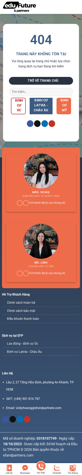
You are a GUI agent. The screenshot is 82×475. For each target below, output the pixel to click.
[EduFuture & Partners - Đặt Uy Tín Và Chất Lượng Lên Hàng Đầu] (19, 7)
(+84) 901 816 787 (27, 399)
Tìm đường (73, 473)
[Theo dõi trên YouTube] (52, 123)
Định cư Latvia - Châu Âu (24, 352)
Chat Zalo (57, 473)
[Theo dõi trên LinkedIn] (44, 123)
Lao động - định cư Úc (22, 343)
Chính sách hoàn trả (21, 302)
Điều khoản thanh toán (23, 319)
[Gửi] (68, 92)
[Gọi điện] (41, 466)
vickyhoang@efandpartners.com (38, 408)
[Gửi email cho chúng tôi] (19, 203)
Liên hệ (9, 473)
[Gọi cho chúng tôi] (26, 203)
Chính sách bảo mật (21, 311)
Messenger (25, 473)
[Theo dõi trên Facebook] (30, 123)
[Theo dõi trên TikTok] (37, 123)
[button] (69, 7)
